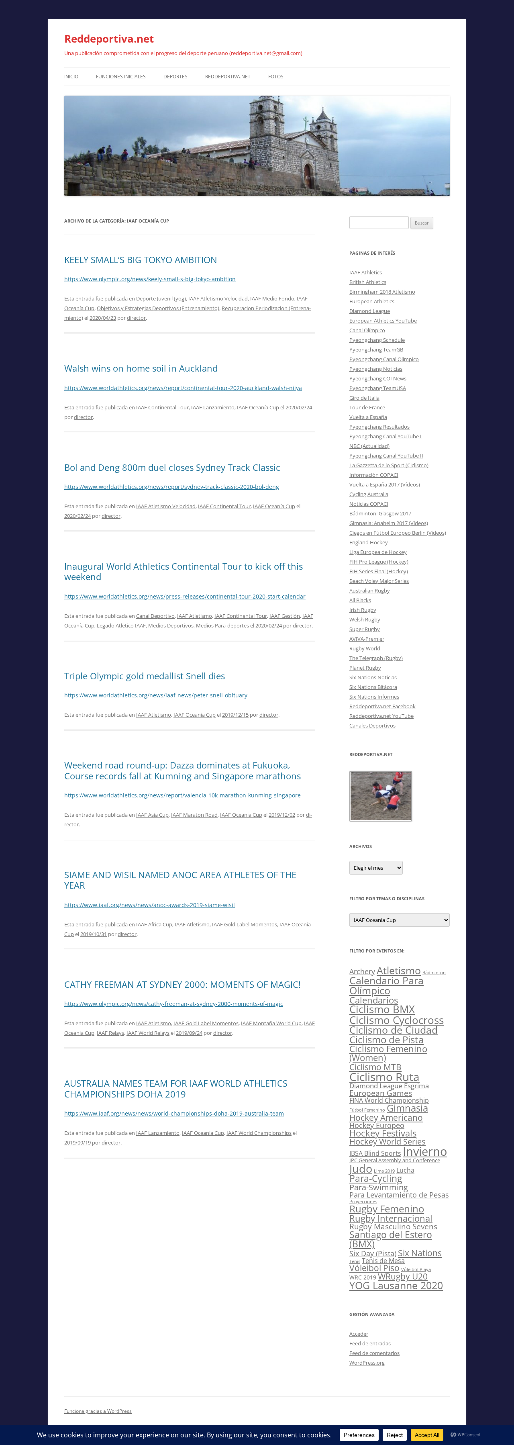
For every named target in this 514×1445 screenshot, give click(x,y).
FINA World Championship (389, 1100)
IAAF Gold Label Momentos (244, 924)
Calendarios (373, 1000)
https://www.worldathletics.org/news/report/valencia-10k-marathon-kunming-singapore (182, 795)
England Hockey (368, 542)
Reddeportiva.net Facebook (382, 706)
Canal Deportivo (155, 615)
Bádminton (434, 972)
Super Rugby (364, 629)
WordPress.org (367, 1362)
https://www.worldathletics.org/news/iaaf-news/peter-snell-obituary (155, 695)
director (136, 317)
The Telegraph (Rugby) (376, 658)
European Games (380, 1093)
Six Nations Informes (374, 696)
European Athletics (371, 301)
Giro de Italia (364, 397)
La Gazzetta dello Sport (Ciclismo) (388, 465)
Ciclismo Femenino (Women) (388, 1053)
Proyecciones (363, 1201)
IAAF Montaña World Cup (271, 1023)
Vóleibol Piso (374, 1267)
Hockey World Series (387, 1141)
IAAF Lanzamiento (213, 407)
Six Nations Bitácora (373, 687)
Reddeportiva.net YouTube (381, 715)
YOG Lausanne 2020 (396, 1285)
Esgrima (416, 1085)
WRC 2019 (362, 1277)
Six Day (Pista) (372, 1253)
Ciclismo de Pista (386, 1039)
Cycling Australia (368, 494)
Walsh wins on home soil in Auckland (141, 368)
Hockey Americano (386, 1117)
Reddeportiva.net (109, 38)
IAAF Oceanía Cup (258, 407)
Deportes (175, 76)
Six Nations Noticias (373, 677)
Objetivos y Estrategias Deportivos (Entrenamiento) (158, 308)
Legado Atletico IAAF (121, 625)
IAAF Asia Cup (152, 814)
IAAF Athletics (365, 272)
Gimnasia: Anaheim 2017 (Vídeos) (388, 523)
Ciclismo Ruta (384, 1076)
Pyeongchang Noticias (375, 368)
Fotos (276, 76)
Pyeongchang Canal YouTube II (386, 455)
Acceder (358, 1333)
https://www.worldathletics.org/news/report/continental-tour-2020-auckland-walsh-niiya (183, 388)
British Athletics (367, 282)
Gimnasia (407, 1108)
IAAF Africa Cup (154, 924)
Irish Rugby (362, 609)
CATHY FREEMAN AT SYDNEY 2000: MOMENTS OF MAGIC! (182, 984)
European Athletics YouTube (383, 320)
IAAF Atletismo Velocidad (218, 298)
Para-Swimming (378, 1187)
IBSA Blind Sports (375, 1153)
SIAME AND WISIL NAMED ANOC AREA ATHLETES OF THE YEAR (180, 880)
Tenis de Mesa (383, 1260)
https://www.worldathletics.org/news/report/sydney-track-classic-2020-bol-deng (171, 487)
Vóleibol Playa (416, 1269)
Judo (360, 1168)
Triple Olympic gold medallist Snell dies (144, 676)
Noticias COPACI (368, 503)
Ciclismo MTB (375, 1067)
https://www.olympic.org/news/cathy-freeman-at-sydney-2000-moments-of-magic (173, 1004)
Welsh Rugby (364, 619)
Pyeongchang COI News (377, 378)
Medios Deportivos (171, 625)
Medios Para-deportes (222, 625)
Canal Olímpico (367, 330)
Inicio (71, 76)
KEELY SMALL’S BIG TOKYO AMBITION (140, 259)
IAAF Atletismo (194, 615)
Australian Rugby (369, 590)
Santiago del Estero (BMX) (390, 1239)
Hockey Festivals (382, 1133)
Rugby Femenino (386, 1208)
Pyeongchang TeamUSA (377, 388)
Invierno (425, 1151)
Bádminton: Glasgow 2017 (380, 513)
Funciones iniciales (121, 76)
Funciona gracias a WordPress (98, 1411)
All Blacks (360, 600)
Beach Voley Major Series (379, 581)
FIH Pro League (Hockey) (378, 561)
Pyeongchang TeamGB (376, 349)
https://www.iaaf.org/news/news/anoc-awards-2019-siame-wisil (149, 905)
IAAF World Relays (147, 1032)
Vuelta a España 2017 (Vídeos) (384, 484)
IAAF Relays (110, 1032)
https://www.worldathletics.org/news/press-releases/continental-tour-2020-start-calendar (185, 596)
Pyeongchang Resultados (379, 426)
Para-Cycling (375, 1178)
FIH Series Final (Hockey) (378, 571)
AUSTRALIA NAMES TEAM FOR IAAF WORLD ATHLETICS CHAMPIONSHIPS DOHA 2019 (176, 1088)
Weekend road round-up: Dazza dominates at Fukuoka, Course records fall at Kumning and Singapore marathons (182, 770)
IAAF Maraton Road (194, 814)
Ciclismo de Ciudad (393, 1029)
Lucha (405, 1170)
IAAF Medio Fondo (272, 298)
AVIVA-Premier (366, 638)
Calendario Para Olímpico (386, 985)
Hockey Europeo (376, 1125)
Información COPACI (373, 474)
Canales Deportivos (372, 725)
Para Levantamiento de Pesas (399, 1195)
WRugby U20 (403, 1276)
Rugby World (364, 648)
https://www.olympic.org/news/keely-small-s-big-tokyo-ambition (150, 279)
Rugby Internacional (390, 1218)
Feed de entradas (370, 1343)
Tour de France (367, 407)
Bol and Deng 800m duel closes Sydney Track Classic (172, 467)
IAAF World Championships (259, 1132)
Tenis (354, 1261)
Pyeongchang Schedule (377, 339)
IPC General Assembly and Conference (394, 1160)
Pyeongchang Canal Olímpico (384, 359)
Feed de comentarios (374, 1353)
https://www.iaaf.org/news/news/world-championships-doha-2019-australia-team (174, 1113)
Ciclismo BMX (382, 1009)
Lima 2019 (384, 1171)
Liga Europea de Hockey (378, 552)
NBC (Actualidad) (369, 446)
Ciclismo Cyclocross (396, 1020)
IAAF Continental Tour (162, 407)
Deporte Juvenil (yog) (161, 298)
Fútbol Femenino (367, 1110)
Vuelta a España (368, 417)
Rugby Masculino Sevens (393, 1226)
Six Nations (420, 1253)
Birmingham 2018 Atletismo (382, 291)
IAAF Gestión (284, 615)
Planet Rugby (365, 667)
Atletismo (399, 970)
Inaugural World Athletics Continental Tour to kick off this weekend (183, 571)
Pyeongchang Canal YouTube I (385, 436)
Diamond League (369, 311)
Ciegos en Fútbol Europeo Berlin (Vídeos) (397, 532)
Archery (362, 971)
